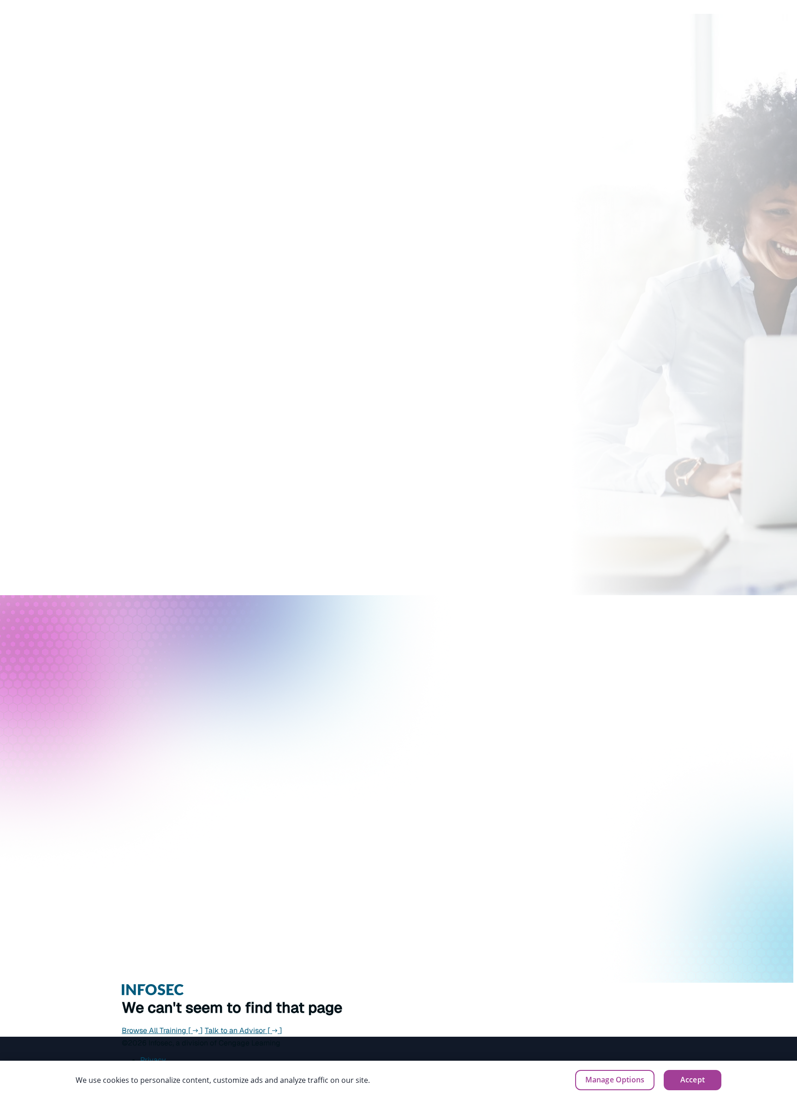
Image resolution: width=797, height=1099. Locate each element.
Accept (692, 1080)
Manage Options (614, 1080)
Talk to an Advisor (243, 1030)
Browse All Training (162, 1030)
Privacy (153, 1060)
